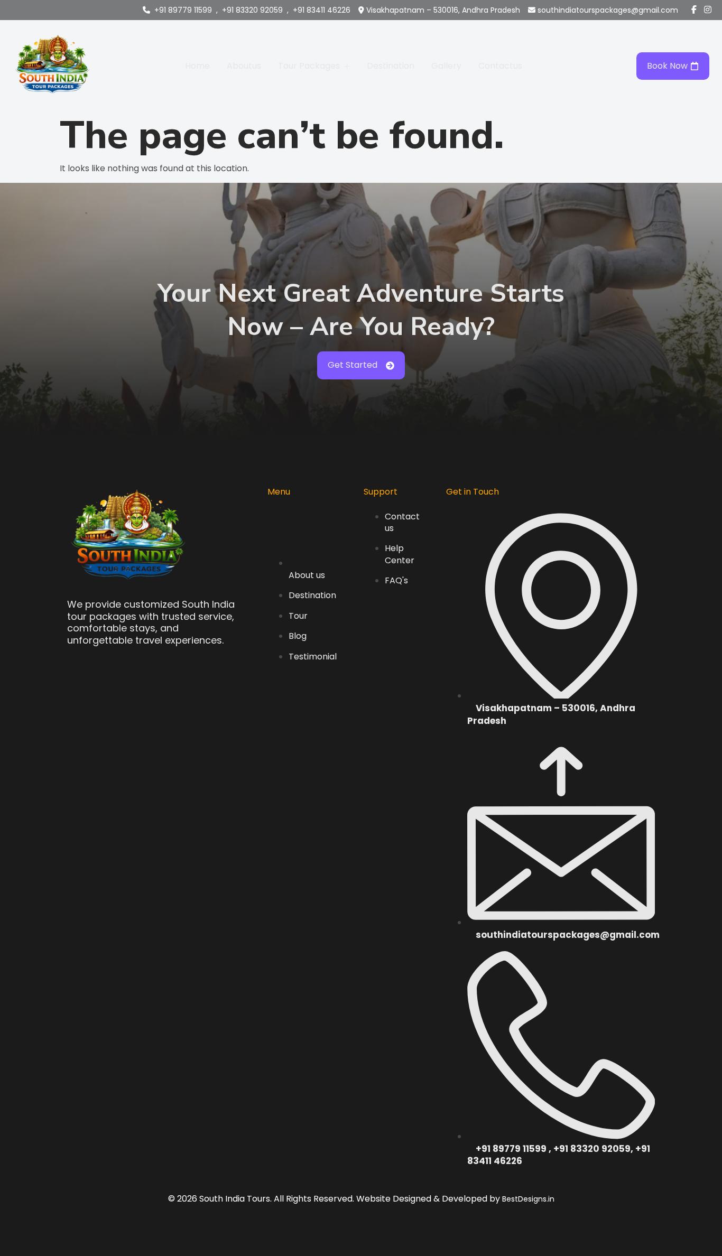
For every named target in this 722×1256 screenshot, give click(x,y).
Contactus (500, 66)
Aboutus (244, 66)
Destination (390, 66)
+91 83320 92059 (252, 10)
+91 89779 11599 (183, 10)
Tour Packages (309, 66)
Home (197, 66)
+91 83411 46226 (321, 10)
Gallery (446, 66)
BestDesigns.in (528, 1199)
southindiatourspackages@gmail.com (608, 10)
